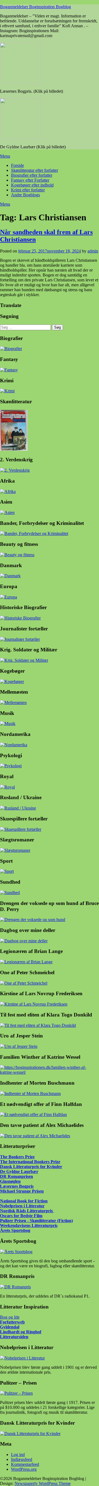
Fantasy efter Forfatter (30, 180)
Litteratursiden (14, 1336)
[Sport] (7, 871)
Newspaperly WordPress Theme (43, 1483)
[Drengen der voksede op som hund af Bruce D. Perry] (32, 919)
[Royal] (7, 787)
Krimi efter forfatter (28, 190)
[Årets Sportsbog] (16, 1251)
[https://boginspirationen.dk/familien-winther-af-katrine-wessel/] (49, 1072)
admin (92, 251)
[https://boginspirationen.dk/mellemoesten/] (13, 702)
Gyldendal (9, 1327)
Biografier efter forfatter (31, 175)
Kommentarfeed (25, 1464)
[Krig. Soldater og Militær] (24, 660)
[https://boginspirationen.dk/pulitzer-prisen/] (16, 1393)
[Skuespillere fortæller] (20, 829)
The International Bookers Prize (30, 1161)
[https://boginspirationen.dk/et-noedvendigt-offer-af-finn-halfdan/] (33, 1114)
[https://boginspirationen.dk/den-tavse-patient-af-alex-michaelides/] (35, 1135)
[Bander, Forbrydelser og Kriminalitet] (34, 533)
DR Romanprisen (16, 1176)
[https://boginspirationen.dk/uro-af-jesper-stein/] (18, 1046)
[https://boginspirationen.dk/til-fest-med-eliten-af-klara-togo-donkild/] (38, 1025)
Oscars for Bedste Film (21, 1215)
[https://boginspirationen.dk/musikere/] (7, 723)
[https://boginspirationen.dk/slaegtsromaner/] (15, 850)
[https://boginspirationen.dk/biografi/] (11, 348)
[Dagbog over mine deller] (24, 940)
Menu (5, 156)
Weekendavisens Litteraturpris (28, 1225)
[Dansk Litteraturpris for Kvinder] (30, 1433)
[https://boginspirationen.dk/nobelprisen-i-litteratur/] (22, 1358)
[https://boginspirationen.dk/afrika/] (8, 491)
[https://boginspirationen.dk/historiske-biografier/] (20, 618)
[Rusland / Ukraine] (18, 808)
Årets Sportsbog (15, 1230)
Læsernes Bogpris (17, 1186)
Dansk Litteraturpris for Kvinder (31, 1166)
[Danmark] (10, 575)
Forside (17, 165)
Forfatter (8, 1322)
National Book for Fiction (24, 1201)
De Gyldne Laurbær (19, 1171)
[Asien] (7, 512)
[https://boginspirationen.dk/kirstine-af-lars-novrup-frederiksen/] (33, 1004)
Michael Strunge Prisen (22, 1191)
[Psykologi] (11, 765)
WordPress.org (24, 1469)
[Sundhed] (10, 892)
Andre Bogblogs (25, 194)
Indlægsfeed (21, 1459)
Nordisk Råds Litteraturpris (27, 1210)
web (21, 1322)
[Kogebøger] (12, 681)
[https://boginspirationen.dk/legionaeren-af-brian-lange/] (26, 961)
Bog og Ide (10, 1317)
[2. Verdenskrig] (15, 470)
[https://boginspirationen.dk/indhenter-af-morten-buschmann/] (30, 1093)
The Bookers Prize (17, 1156)
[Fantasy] (9, 370)
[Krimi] (7, 391)
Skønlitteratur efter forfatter (34, 170)
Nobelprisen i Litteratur (22, 1206)
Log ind (18, 1454)
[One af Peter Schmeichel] (23, 983)
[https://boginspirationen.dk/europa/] (8, 597)
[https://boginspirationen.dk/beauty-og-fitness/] (17, 554)
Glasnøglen (10, 1181)
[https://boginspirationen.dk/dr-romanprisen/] (15, 1287)
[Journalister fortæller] (20, 639)
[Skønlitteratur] (14, 449)
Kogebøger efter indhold (32, 185)
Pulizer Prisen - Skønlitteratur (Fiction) (36, 1220)
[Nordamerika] (13, 744)
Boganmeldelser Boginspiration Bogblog (35, 6)
